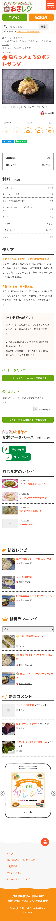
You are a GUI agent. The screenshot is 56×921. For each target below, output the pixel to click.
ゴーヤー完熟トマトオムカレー (34, 484)
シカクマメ (21, 32)
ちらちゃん (23, 728)
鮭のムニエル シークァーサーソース (34, 596)
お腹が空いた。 (46, 410)
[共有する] (39, 131)
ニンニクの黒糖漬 (25, 705)
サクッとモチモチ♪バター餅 (33, 497)
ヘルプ (10, 853)
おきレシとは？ (14, 873)
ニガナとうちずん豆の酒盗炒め (31, 742)
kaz (20, 750)
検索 (43, 26)
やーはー (23, 646)
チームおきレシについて (18, 879)
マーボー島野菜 (24, 577)
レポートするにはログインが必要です (28, 378)
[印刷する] (50, 131)
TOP (45, 843)
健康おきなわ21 (25, 563)
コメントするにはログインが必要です (28, 420)
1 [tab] (25, 812)
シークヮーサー (30, 32)
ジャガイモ (18, 449)
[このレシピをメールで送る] (28, 131)
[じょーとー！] (6, 131)
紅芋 (38, 32)
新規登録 (41, 17)
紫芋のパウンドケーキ (27, 723)
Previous (2, 793)
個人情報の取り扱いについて (21, 860)
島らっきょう (21, 457)
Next (53, 793)
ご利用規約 (12, 866)
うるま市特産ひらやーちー (33, 636)
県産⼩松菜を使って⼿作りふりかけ (33, 559)
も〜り (21, 710)
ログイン (15, 17)
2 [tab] (31, 812)
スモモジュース (27, 524)
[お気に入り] (17, 131)
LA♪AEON (49, 113)
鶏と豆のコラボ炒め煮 (30, 511)
